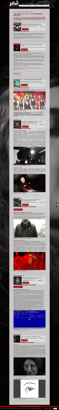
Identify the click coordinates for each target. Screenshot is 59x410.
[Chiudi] (57, 408)
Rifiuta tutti (50, 408)
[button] (29, 27)
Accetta (55, 408)
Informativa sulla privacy (37, 408)
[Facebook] (56, 203)
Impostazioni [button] (46, 408)
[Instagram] (56, 206)
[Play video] (29, 100)
